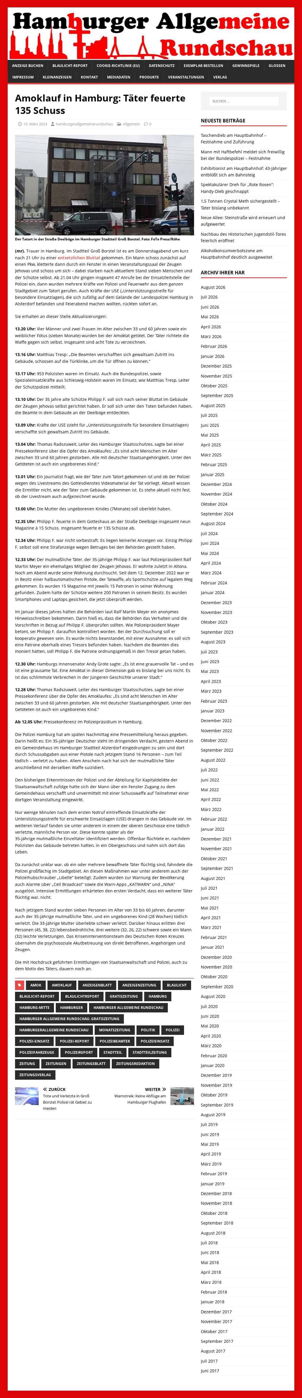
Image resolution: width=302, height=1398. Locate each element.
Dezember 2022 (216, 720)
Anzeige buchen (27, 65)
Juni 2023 (210, 661)
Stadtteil (113, 1052)
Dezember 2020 (216, 957)
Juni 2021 (210, 898)
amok (35, 985)
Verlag (220, 77)
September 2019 (217, 1105)
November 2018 (216, 1203)
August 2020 (213, 996)
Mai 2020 (210, 1026)
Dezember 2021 (216, 839)
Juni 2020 (210, 1016)
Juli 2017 (209, 1361)
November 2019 (216, 1085)
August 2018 (213, 1233)
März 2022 (211, 809)
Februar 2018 (214, 1292)
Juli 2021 (209, 888)
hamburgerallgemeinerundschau (84, 124)
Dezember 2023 (216, 602)
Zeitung (27, 1063)
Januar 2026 (212, 356)
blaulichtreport (82, 996)
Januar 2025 (212, 474)
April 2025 (211, 445)
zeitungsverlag (35, 1074)
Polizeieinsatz (155, 1041)
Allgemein (131, 124)
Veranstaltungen (186, 77)
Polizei (173, 1029)
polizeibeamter (115, 1041)
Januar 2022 (212, 829)
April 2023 (211, 681)
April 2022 (211, 799)
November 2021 (216, 848)
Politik (148, 1029)
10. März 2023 (35, 124)
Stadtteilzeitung (150, 1052)
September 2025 (217, 395)
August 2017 (213, 1351)
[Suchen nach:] (244, 101)
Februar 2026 (214, 346)
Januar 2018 (212, 1301)
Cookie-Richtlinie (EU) (118, 65)
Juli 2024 (209, 533)
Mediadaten (118, 77)
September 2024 (217, 514)
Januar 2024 (212, 592)
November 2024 (216, 494)
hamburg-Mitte (34, 1007)
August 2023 (213, 642)
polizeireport (79, 1052)
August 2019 (213, 1114)
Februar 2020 (214, 1055)
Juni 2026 (210, 307)
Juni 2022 (210, 780)
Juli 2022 (209, 770)
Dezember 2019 (216, 1075)
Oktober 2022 (214, 740)
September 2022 (217, 750)
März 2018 (211, 1282)
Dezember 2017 (216, 1312)
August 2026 (213, 287)
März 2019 (211, 1164)
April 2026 (211, 327)
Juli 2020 (209, 1006)
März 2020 (211, 1045)
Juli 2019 (209, 1124)
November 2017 (216, 1321)
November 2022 (216, 730)
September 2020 (217, 986)
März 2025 (211, 455)
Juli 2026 (209, 297)
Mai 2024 (210, 553)
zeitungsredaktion (135, 1063)
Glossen (277, 65)
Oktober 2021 (214, 858)
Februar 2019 (214, 1173)
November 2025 (216, 376)
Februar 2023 (214, 701)
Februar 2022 (214, 819)
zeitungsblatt (91, 1063)
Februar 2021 (214, 937)
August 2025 (213, 405)
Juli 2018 (209, 1242)
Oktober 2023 (214, 622)
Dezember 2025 (216, 366)
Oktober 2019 (214, 1095)
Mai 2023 (210, 671)
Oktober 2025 (214, 386)
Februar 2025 (214, 464)
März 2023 (211, 691)
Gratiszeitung (124, 996)
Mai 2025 (210, 435)
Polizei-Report (74, 1041)
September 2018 (217, 1223)
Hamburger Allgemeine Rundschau (128, 1007)
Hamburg (158, 996)
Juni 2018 (210, 1252)
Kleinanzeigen (57, 77)
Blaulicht (177, 985)
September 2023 (217, 632)
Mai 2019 (210, 1144)
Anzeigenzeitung (139, 985)
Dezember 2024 (216, 484)
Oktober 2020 (214, 976)
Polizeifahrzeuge (36, 1052)
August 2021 (213, 878)
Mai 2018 (210, 1262)
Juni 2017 (210, 1371)
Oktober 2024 (214, 504)
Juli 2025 (209, 415)
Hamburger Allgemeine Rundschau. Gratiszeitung (69, 1018)
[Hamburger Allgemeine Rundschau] (151, 56)
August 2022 (213, 760)
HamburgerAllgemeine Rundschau (53, 1029)
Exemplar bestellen (203, 65)
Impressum (23, 77)
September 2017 (217, 1341)
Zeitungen (56, 1063)
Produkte (149, 77)
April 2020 (211, 1036)
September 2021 (217, 868)
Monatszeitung (114, 1029)
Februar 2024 (214, 583)
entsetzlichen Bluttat (79, 257)
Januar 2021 (212, 947)
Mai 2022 (210, 789)
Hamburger (71, 1007)
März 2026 (211, 336)
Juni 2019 (210, 1134)
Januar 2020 (212, 1065)
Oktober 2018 (214, 1213)
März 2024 (211, 573)
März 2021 (211, 927)
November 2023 (216, 612)
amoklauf (62, 985)
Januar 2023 (212, 711)
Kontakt (89, 77)
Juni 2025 (210, 425)
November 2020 (216, 967)
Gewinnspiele (246, 65)
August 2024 (213, 523)
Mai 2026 (210, 316)
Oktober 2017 (214, 1331)
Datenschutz (162, 65)
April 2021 (211, 917)
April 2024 (211, 563)
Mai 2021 (210, 908)
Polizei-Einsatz (34, 1041)
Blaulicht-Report (70, 65)
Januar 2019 (212, 1183)
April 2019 (211, 1154)
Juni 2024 (210, 543)
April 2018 (211, 1272)
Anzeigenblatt (97, 985)
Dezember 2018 (216, 1193)
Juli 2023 (209, 652)
